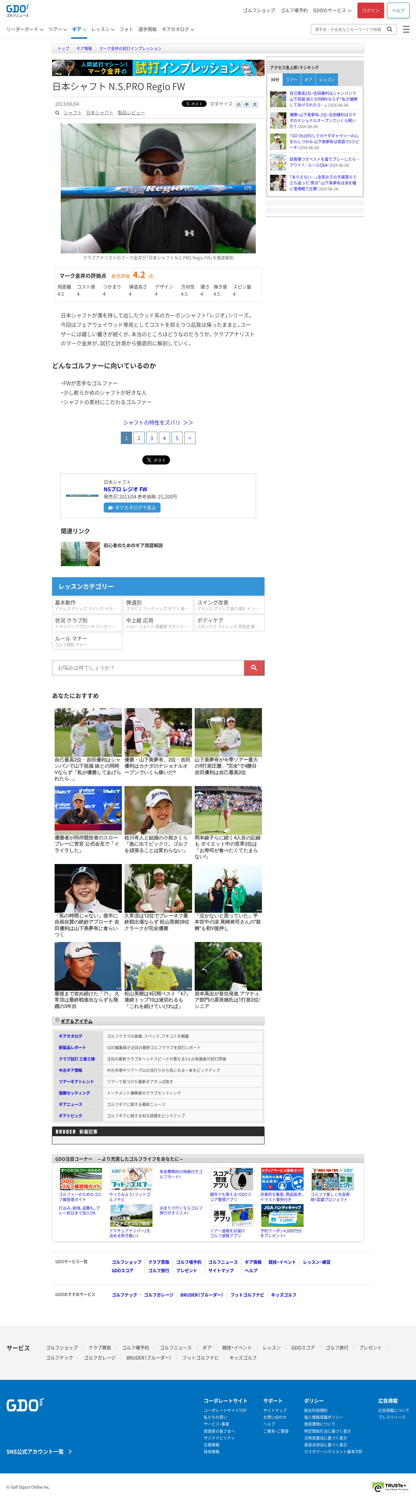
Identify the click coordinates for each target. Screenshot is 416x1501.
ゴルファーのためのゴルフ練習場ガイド (80, 1196)
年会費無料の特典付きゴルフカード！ (181, 1174)
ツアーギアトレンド (76, 1082)
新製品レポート (72, 1047)
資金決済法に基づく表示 (325, 1445)
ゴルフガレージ (159, 1294)
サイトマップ (221, 1270)
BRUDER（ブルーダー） (202, 1294)
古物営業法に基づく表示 (325, 1438)
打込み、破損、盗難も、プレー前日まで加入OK (79, 1210)
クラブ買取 (158, 1262)
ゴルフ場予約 (294, 10)
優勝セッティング (74, 1093)
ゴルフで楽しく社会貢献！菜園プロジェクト (330, 1196)
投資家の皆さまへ (219, 1431)
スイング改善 (231, 605)
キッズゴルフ (283, 1294)
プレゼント (186, 1270)
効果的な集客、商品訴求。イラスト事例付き (282, 1196)
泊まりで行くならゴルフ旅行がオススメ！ (181, 1210)
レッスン (100, 29)
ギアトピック (70, 1116)
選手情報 (147, 29)
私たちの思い (215, 1417)
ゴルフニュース (223, 1262)
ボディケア (231, 623)
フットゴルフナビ (247, 1294)
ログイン (370, 10)
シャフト (73, 112)
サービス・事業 (216, 1424)
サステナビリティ (219, 1438)
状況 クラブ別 (88, 623)
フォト (126, 29)
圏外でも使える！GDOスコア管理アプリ (230, 1196)
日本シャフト (99, 112)
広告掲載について (394, 1410)
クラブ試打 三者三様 (77, 1059)
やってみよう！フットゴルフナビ (129, 1196)
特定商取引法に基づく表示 (327, 1431)
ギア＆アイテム (77, 1021)
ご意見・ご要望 (276, 1431)
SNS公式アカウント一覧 (35, 1451)
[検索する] (254, 668)
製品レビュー (131, 112)
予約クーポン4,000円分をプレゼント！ (281, 1233)
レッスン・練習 (317, 1262)
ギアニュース (70, 1104)
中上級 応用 (159, 623)
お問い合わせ (275, 1417)
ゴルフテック (124, 1294)
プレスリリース (392, 1417)
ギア (76, 29)
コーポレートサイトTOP (225, 1410)
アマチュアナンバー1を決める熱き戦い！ (129, 1233)
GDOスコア (123, 1270)
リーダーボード (22, 29)
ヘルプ (398, 10)
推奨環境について (319, 1424)
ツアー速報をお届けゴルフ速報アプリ (227, 1233)
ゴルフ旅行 (158, 1270)
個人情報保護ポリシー (323, 1417)
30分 (275, 80)
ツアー (55, 29)
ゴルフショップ (259, 10)
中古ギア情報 (70, 1070)
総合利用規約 (316, 1410)
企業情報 (211, 1445)
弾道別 (159, 605)
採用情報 (211, 1452)
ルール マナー (71, 641)
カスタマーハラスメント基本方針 (333, 1452)
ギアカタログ (175, 29)
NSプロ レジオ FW (125, 489)
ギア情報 (253, 1262)
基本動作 (88, 605)
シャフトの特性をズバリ (151, 422)
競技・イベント (282, 1262)
